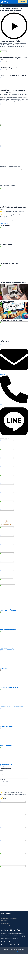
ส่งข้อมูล (3, 784)
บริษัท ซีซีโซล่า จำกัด (7, 649)
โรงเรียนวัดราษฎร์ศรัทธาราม (10, 687)
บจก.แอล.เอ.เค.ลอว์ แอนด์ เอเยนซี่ (11, 707)
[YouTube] (5, 2)
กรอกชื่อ (1, 770)
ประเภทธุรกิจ (2, 779)
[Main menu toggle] (25, 5)
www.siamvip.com (16, 951)
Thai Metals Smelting (8, 629)
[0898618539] (7, 2)
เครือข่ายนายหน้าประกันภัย (9, 610)
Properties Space (7, 726)
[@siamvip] (2, 2)
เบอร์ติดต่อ (2, 775)
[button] (22, 1)
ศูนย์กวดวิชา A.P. (6, 765)
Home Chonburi (6, 745)
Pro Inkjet (4, 668)
